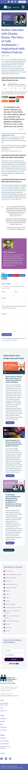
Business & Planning (11, 577)
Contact (2, 753)
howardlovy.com (7, 199)
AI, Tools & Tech (10, 571)
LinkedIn (13, 199)
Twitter (19, 199)
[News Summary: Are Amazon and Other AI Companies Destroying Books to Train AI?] (14, 437)
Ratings (2, 735)
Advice (2, 715)
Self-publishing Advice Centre (4, 704)
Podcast (8, 600)
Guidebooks (3, 718)
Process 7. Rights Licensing (12, 621)
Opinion (8, 597)
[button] (4, 275)
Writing (8, 630)
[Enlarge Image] (14, 19)
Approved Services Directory (5, 747)
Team (1, 707)
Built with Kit (14, 663)
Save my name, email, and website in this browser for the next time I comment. (14, 307)
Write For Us (3, 710)
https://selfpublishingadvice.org (13, 137)
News (7, 594)
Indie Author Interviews (11, 584)
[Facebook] (12, 2)
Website (3, 298)
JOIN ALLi (22, 1)
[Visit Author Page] (14, 245)
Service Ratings (4, 740)
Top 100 (8, 624)
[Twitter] (9, 2)
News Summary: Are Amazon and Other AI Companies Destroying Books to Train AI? (13, 443)
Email (16, 291)
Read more (10, 422)
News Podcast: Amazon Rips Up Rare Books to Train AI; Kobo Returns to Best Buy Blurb (13, 379)
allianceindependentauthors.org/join (9, 695)
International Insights (11, 587)
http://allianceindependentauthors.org (12, 151)
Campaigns (8, 581)
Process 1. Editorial (10, 604)
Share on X (21, 129)
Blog (1, 724)
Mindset (8, 591)
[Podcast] (16, 2)
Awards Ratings (4, 743)
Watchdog (8, 627)
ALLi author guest (7, 59)
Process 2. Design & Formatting (13, 607)
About (2, 700)
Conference (3, 730)
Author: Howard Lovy (9, 252)
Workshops (3, 727)
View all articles (9, 550)
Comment (4, 314)
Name (3, 291)
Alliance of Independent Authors (14, 574)
